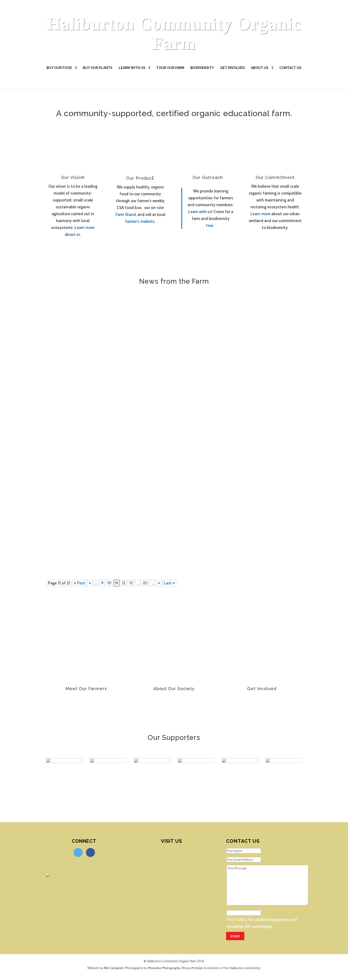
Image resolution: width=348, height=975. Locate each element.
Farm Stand (126, 214)
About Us (259, 68)
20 (145, 583)
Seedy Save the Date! (78, 541)
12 (123, 583)
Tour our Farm (170, 68)
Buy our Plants (97, 68)
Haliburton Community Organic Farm (174, 33)
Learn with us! (200, 211)
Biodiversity (202, 68)
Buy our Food (59, 68)
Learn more (260, 213)
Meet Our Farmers (86, 688)
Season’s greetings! (75, 400)
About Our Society (174, 688)
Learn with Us (132, 68)
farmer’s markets (140, 221)
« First (79, 583)
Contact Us (290, 68)
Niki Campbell (114, 968)
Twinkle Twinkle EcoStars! (82, 487)
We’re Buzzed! (68, 440)
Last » (169, 583)
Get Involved (232, 68)
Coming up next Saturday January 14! (96, 360)
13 (131, 583)
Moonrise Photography (164, 968)
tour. (210, 225)
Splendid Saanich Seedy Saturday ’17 (95, 313)
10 (109, 583)
